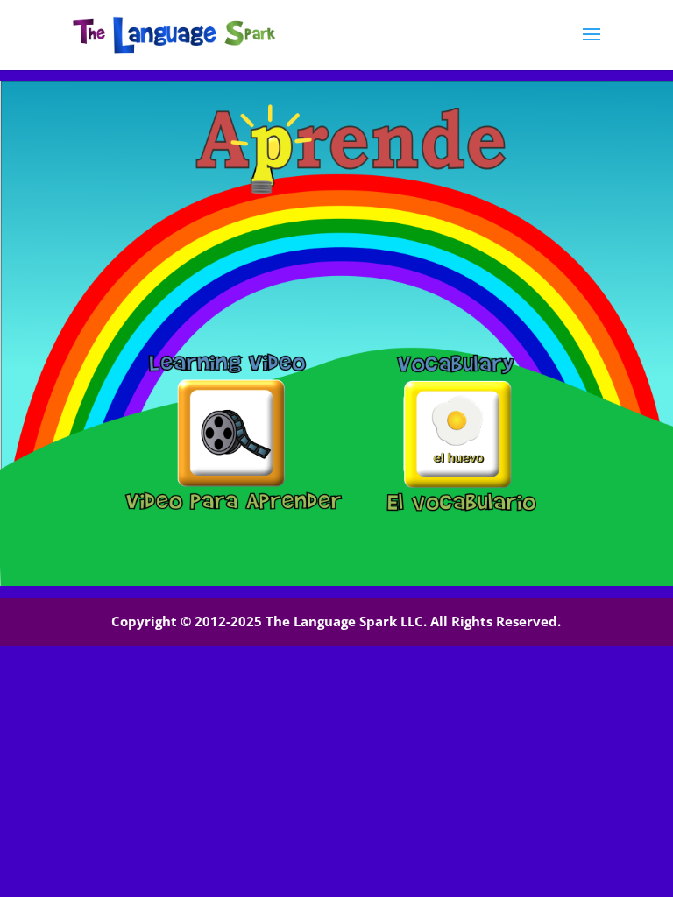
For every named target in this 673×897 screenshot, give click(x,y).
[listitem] (230, 432)
